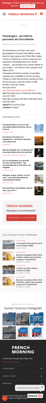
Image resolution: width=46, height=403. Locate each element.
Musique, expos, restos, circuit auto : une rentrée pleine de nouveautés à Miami (16, 177)
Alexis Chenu (21, 248)
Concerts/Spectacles (14, 155)
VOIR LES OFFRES (27, 6)
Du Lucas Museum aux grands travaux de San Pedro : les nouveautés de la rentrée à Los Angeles (17, 164)
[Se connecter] (36, 14)
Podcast (7, 193)
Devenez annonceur (11, 362)
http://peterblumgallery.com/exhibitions (19, 90)
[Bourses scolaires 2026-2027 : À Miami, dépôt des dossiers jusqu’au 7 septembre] (9, 256)
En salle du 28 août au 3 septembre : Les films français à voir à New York (17, 139)
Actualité (8, 132)
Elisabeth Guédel (23, 262)
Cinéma (6, 144)
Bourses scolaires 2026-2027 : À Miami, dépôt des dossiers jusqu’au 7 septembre (29, 257)
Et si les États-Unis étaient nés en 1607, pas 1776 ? (18, 189)
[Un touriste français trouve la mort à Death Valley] (9, 244)
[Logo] (21, 14)
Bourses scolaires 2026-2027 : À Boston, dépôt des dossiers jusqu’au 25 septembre (29, 282)
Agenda (33, 44)
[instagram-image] (9, 319)
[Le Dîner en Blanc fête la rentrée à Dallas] (9, 269)
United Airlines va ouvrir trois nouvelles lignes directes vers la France (17, 126)
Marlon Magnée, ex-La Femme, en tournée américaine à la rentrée (18, 151)
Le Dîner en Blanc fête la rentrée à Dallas (27, 269)
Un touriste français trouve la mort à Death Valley (29, 244)
